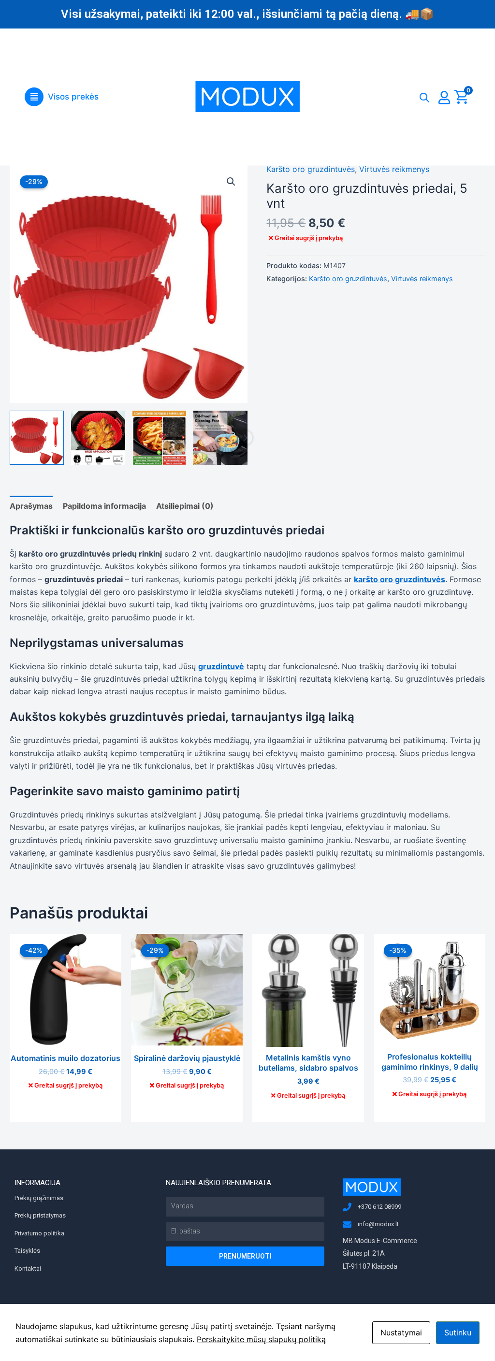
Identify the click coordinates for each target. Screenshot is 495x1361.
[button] (62, 96)
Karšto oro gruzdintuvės (310, 169)
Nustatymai (401, 1332)
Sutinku (457, 1332)
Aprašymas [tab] (31, 506)
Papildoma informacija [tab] (104, 506)
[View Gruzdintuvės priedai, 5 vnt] (37, 438)
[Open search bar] (424, 95)
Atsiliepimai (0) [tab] (185, 506)
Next (245, 437)
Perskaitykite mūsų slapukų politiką (261, 1339)
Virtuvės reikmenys (394, 169)
